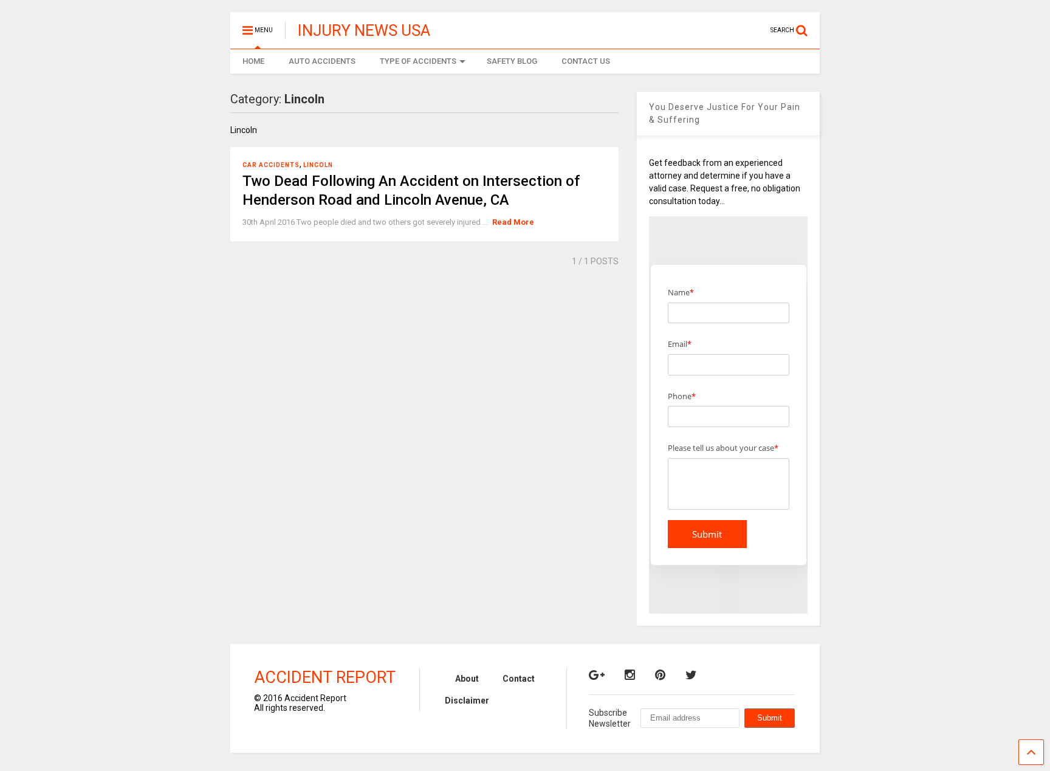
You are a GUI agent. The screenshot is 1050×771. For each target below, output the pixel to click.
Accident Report (325, 677)
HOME (253, 61)
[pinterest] (660, 675)
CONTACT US (585, 61)
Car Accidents (271, 165)
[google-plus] (597, 675)
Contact (519, 679)
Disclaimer (467, 700)
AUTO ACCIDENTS (322, 61)
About (467, 679)
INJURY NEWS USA (364, 30)
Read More (513, 222)
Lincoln (318, 165)
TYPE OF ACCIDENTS (418, 61)
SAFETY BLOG (512, 61)
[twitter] (691, 675)
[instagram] (630, 675)
